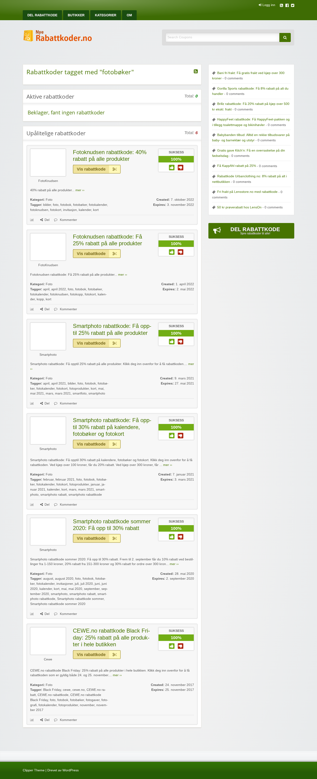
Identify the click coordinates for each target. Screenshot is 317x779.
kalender (85, 210)
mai (101, 388)
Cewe (48, 659)
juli (77, 583)
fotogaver (93, 700)
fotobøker (80, 205)
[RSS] (281, 6)
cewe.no (78, 690)
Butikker (76, 15)
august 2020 (64, 578)
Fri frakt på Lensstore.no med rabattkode (247, 192)
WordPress (70, 770)
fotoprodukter (79, 388)
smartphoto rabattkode (85, 494)
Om (129, 15)
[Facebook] (287, 6)
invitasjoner (64, 583)
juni (97, 583)
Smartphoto (48, 354)
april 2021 (58, 383)
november (87, 705)
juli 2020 (87, 583)
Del (47, 220)
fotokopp (76, 294)
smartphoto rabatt (53, 494)
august (48, 578)
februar (48, 479)
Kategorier (105, 15)
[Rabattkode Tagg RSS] (196, 71)
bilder (47, 205)
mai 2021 (37, 393)
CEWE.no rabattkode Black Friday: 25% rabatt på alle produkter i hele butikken (111, 637)
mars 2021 (63, 393)
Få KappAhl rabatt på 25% (236, 166)
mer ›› (79, 190)
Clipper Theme (34, 770)
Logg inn (268, 5)
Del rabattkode (42, 15)
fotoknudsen (39, 210)
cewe (67, 690)
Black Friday (52, 690)
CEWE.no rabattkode (53, 695)
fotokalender (98, 205)
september (92, 589)
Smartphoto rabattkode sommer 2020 (57, 604)
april (46, 289)
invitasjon (70, 210)
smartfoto (80, 393)
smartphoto (96, 393)
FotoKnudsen (48, 181)
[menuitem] (42, 15)
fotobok (65, 205)
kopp (40, 299)
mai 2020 (75, 589)
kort (96, 210)
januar (95, 484)
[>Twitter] (292, 6)
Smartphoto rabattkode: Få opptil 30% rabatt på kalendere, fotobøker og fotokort (112, 427)
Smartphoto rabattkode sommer (80, 599)
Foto (49, 199)
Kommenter (68, 220)
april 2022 (58, 289)
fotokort (55, 210)
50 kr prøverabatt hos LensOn (239, 207)
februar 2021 (64, 479)
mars (49, 393)
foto (55, 205)
